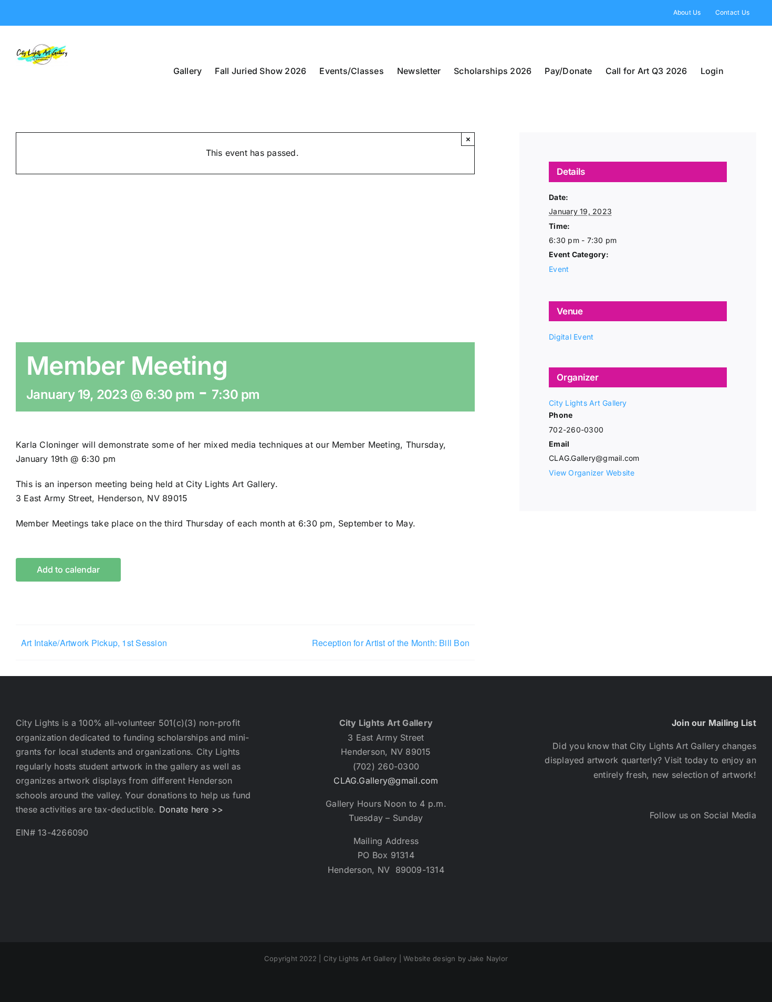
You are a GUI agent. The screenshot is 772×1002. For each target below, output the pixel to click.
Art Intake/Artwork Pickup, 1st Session (94, 643)
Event (559, 269)
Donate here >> (191, 809)
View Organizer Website (591, 472)
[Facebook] (605, 861)
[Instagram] (662, 861)
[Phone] (746, 861)
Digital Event (571, 336)
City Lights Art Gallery (588, 402)
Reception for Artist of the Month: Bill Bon (391, 643)
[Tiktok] (718, 861)
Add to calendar (68, 570)
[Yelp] (690, 861)
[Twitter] (634, 861)
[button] (740, 71)
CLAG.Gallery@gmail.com (385, 780)
